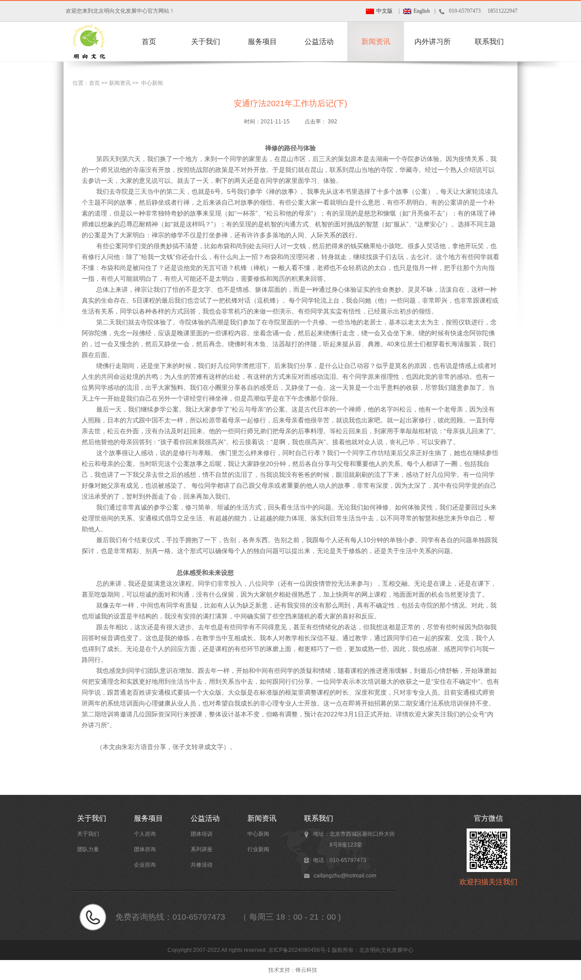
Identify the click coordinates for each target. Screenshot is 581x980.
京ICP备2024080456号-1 (299, 950)
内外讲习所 (432, 41)
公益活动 (319, 41)
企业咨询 (145, 865)
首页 (149, 41)
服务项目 (262, 41)
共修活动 (201, 865)
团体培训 (201, 834)
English (422, 11)
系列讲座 (201, 849)
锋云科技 (306, 970)
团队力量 (88, 849)
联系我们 (489, 41)
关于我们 (205, 41)
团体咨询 (145, 849)
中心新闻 (152, 83)
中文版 (384, 11)
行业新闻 (258, 849)
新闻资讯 (375, 41)
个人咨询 (145, 834)
